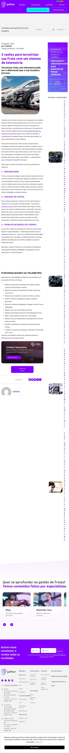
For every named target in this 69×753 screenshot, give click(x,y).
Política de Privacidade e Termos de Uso (53, 656)
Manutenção (23, 711)
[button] (38, 10)
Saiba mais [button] (38, 742)
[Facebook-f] (6, 680)
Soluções (22, 671)
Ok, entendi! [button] (34, 747)
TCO (20, 702)
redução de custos (6, 206)
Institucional (34, 671)
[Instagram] (2, 680)
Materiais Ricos (33, 698)
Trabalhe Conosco (44, 679)
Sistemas (22, 675)
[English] (60, 1)
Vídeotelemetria (23, 682)
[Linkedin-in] (9, 680)
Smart (21, 688)
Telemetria (22, 678)
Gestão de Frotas (22, 369)
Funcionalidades (25, 695)
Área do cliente (56, 671)
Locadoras (22, 692)
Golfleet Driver (23, 718)
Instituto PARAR (32, 684)
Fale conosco (45, 674)
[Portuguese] (58, 1)
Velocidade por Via (22, 707)
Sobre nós (33, 679)
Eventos (32, 702)
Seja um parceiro (43, 684)
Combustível (23, 699)
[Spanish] (62, 1)
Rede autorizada (44, 688)
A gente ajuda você (57, 83)
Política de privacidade (59, 676)
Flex (20, 685)
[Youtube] (12, 680)
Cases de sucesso (33, 675)
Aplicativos (23, 714)
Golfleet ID (22, 721)
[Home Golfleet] (8, 4)
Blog (31, 694)
